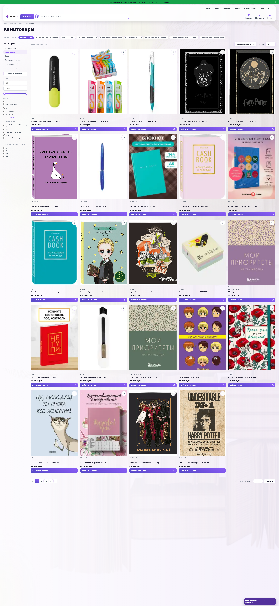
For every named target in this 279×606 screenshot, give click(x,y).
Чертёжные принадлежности (212, 37)
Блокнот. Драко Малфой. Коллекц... (95, 292)
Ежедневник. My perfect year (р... (93, 463)
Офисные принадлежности (111, 37)
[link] (54, 90)
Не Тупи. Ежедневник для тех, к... (45, 377)
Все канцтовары (26, 37)
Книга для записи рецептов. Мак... (242, 377)
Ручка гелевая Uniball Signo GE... (93, 207)
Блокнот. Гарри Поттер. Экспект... (193, 121)
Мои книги (259, 18)
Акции (237, 8)
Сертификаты (250, 8)
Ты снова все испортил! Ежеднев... (45, 463)
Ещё (270, 9)
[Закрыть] (273, 601)
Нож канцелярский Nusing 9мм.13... (94, 377)
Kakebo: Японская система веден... (243, 207)
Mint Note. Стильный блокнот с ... (143, 207)
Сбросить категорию (15, 74)
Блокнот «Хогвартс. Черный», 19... (242, 121)
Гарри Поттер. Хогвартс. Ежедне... (143, 292)
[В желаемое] (74, 52)
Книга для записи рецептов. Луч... (45, 207)
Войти (269, 18)
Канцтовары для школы (87, 37)
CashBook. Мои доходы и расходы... (194, 207)
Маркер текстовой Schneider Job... (45, 121)
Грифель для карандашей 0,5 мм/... (94, 121)
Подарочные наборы (133, 37)
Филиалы (226, 8)
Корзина (248, 18)
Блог (262, 8)
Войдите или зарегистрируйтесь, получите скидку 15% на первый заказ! (139, 2)
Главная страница (10, 24)
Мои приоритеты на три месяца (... (242, 292)
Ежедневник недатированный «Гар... (144, 463)
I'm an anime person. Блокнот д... (192, 377)
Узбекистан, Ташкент (15, 9)
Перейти (269, 481)
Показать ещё (8, 117)
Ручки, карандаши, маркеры (156, 37)
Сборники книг (212, 8)
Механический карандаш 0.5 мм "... (144, 121)
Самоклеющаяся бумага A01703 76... (194, 292)
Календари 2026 (68, 37)
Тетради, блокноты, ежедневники (184, 37)
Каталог (28, 17)
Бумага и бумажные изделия (47, 37)
